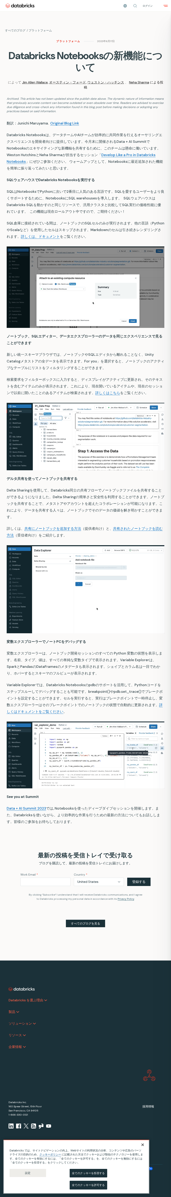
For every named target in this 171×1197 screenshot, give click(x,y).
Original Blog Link (64, 123)
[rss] (33, 1126)
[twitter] (26, 1126)
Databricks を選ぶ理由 (26, 1000)
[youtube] (48, 1126)
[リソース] (24, 1035)
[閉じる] (142, 1144)
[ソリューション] (34, 1023)
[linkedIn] (11, 1126)
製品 (12, 1012)
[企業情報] (24, 1046)
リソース (15, 1035)
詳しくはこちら (107, 393)
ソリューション (20, 1023)
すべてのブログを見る (85, 923)
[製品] (17, 1011)
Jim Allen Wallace (35, 82)
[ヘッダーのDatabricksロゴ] (20, 5)
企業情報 (15, 1047)
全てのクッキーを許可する (88, 1185)
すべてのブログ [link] (15, 30)
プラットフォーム (40, 30)
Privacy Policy (126, 899)
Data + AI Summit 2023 (26, 808)
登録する (139, 882)
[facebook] (18, 1126)
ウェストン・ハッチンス (105, 82)
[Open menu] (165, 6)
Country (80, 874)
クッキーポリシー (50, 1154)
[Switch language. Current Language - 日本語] (125, 5)
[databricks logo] (22, 989)
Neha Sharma (139, 82)
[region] (76, 1167)
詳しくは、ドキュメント (40, 236)
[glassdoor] (41, 1126)
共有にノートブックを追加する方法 (52, 528)
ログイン (148, 5)
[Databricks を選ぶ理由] (45, 1000)
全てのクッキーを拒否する (88, 1173)
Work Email (29, 874)
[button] (135, 5)
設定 (27, 1173)
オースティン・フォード (67, 82)
